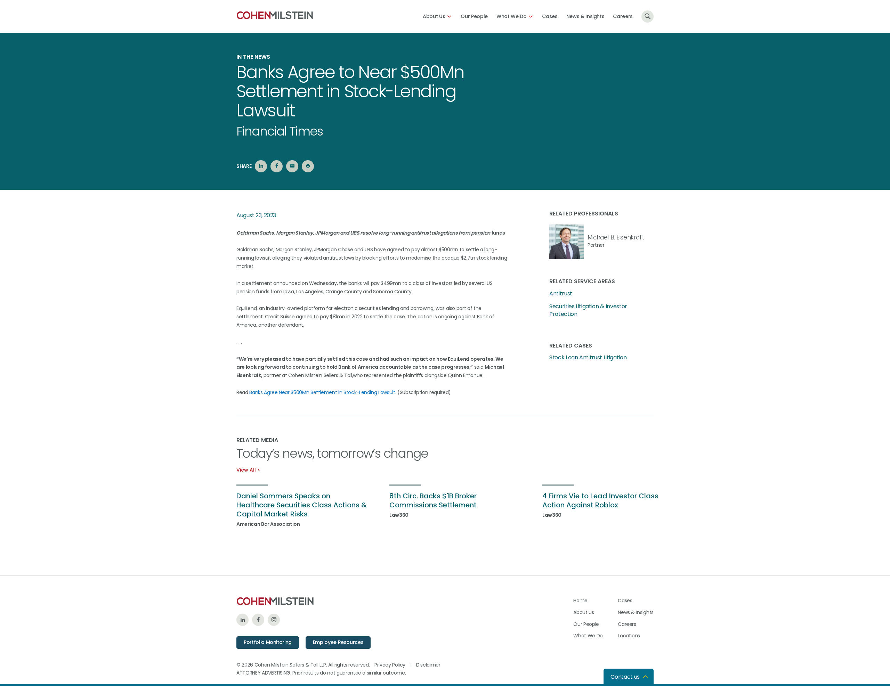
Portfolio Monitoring (268, 642)
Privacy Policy (389, 664)
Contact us (625, 677)
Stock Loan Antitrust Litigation (587, 357)
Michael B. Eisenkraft (616, 237)
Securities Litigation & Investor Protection (588, 310)
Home (580, 600)
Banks (256, 392)
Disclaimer (428, 664)
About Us (434, 16)
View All (246, 469)
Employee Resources (338, 642)
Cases (549, 16)
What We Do (511, 16)
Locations (629, 635)
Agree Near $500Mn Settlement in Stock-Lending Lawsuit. (330, 392)
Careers (623, 16)
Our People (474, 16)
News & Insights (585, 16)
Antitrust (560, 293)
